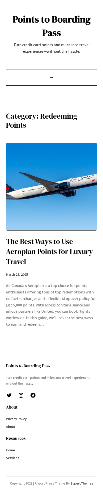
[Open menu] (51, 77)
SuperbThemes (81, 483)
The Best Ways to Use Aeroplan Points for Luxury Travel (49, 252)
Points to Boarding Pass (51, 25)
